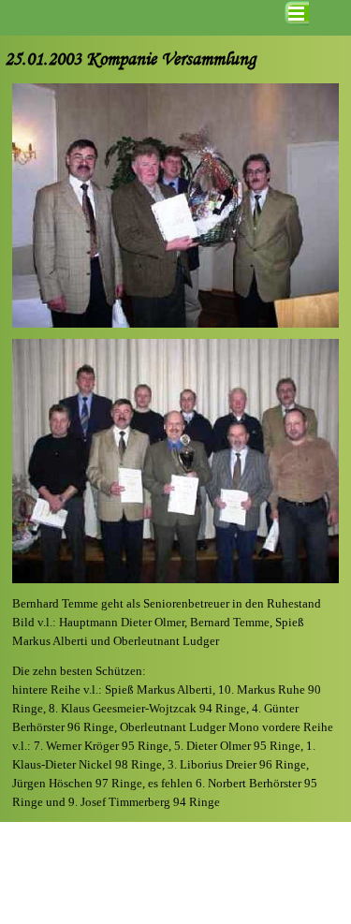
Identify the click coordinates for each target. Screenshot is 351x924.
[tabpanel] (175, 622)
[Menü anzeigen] (297, 13)
